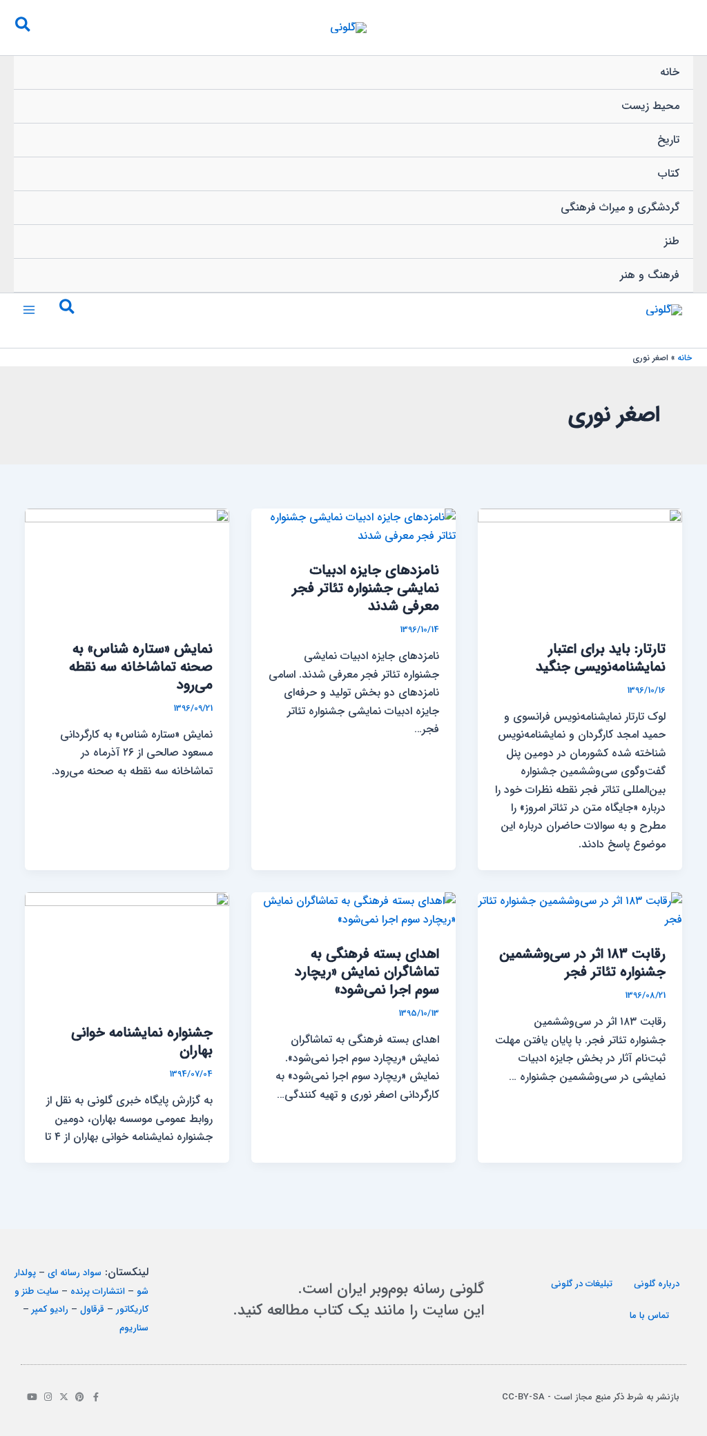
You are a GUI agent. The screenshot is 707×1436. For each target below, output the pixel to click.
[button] (22, 27)
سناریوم (133, 1328)
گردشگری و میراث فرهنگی (620, 207)
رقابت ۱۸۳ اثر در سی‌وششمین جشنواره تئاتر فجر (582, 963)
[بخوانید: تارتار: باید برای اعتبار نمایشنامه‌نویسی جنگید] (580, 565)
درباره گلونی (656, 1284)
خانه (669, 72)
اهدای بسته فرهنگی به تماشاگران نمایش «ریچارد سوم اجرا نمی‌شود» (367, 972)
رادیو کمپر (50, 1309)
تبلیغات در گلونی (581, 1284)
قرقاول (92, 1309)
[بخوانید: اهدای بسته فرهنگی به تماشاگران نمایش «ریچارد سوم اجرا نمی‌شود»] (353, 909)
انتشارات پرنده (97, 1291)
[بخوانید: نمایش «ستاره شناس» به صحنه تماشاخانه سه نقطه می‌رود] (127, 565)
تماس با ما (649, 1315)
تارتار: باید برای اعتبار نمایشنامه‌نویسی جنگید (601, 658)
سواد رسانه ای (74, 1273)
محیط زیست (650, 106)
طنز (671, 241)
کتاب (668, 173)
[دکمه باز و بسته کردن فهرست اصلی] (29, 310)
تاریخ (668, 139)
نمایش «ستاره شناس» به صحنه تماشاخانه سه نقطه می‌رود (141, 667)
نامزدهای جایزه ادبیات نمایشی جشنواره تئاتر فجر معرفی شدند (365, 588)
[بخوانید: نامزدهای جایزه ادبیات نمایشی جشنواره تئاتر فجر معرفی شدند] (353, 526)
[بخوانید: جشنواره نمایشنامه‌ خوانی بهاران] (127, 949)
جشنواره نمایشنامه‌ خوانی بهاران (142, 1041)
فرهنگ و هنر (649, 275)
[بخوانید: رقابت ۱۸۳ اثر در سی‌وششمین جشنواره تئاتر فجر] (580, 909)
